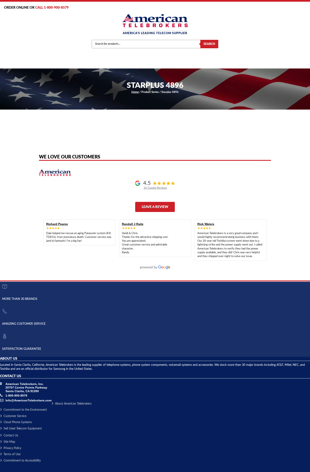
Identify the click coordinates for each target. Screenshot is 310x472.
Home (135, 92)
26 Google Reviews (155, 188)
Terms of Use (12, 454)
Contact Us (11, 435)
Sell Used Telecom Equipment (23, 428)
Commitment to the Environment (25, 409)
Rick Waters (205, 224)
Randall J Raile (132, 224)
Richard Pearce (57, 224)
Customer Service (15, 416)
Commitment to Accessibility (22, 460)
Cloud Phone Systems (18, 422)
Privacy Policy (12, 448)
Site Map (9, 441)
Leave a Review (155, 207)
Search (209, 44)
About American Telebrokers (73, 403)
